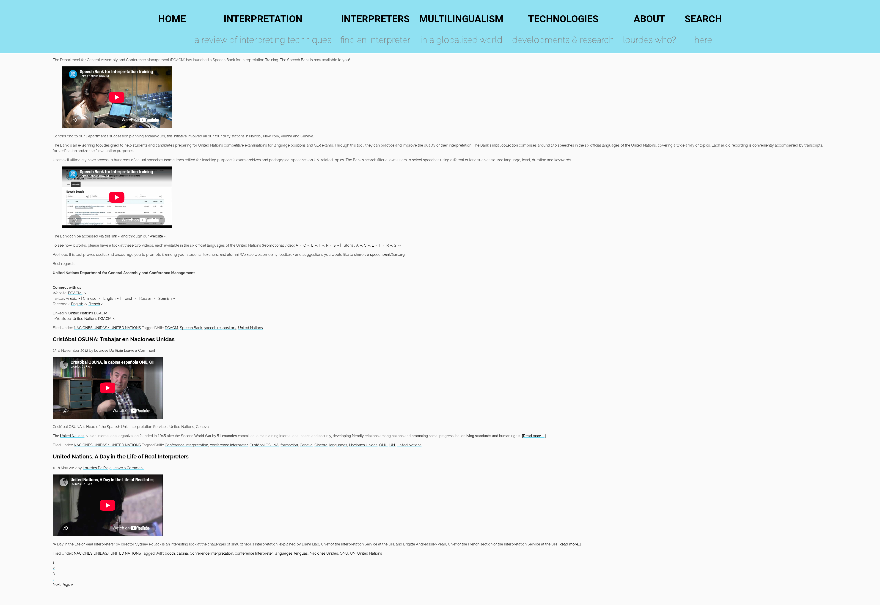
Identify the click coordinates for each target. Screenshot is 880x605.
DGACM (75, 293)
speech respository (220, 328)
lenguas (301, 553)
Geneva (306, 445)
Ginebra (320, 445)
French (127, 298)
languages (338, 445)
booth (170, 553)
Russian (145, 298)
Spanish (165, 298)
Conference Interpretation (186, 445)
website (156, 236)
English (109, 298)
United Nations (250, 328)
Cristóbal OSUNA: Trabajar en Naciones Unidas (114, 339)
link (114, 236)
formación (289, 445)
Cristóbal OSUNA (264, 445)
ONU (383, 445)
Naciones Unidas (363, 445)
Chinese (90, 298)
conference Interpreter (229, 445)
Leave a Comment (139, 350)
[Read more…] (534, 436)
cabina (182, 553)
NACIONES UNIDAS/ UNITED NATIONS (107, 328)
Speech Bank (191, 328)
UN (392, 445)
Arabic (71, 298)
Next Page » (63, 584)
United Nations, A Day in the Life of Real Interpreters (121, 456)
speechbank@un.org (387, 254)
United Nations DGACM (91, 318)
